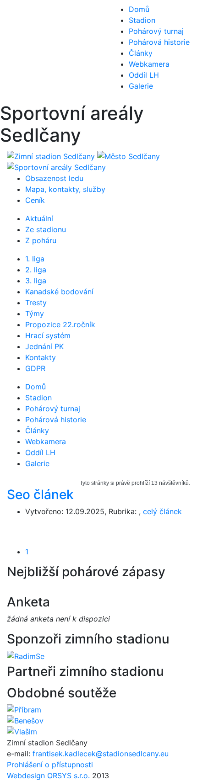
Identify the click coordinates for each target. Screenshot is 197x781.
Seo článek (40, 494)
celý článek (162, 511)
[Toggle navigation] (20, 51)
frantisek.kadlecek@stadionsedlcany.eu (101, 753)
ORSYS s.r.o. (68, 775)
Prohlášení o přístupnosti (50, 764)
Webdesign (27, 775)
